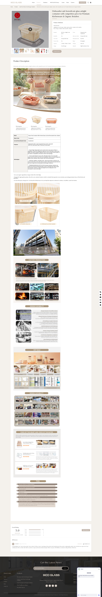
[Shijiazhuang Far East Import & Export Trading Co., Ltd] (16, 2)
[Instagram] (100, 305)
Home (33, 2)
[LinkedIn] (100, 299)
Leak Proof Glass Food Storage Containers (25, 582)
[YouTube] (100, 302)
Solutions (45, 2)
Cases (63, 2)
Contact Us (6, 586)
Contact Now (82, 2)
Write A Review (86, 530)
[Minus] (99, 569)
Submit (65, 568)
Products (38, 2)
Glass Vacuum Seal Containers (22, 585)
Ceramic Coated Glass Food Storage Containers (23, 580)
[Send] (99, 595)
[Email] (100, 297)
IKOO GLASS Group (54, 2)
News (67, 2)
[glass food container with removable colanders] (30, 29)
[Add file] (78, 595)
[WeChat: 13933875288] (100, 292)
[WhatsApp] (100, 294)
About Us (5, 579)
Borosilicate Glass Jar (21, 587)
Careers (72, 2)
